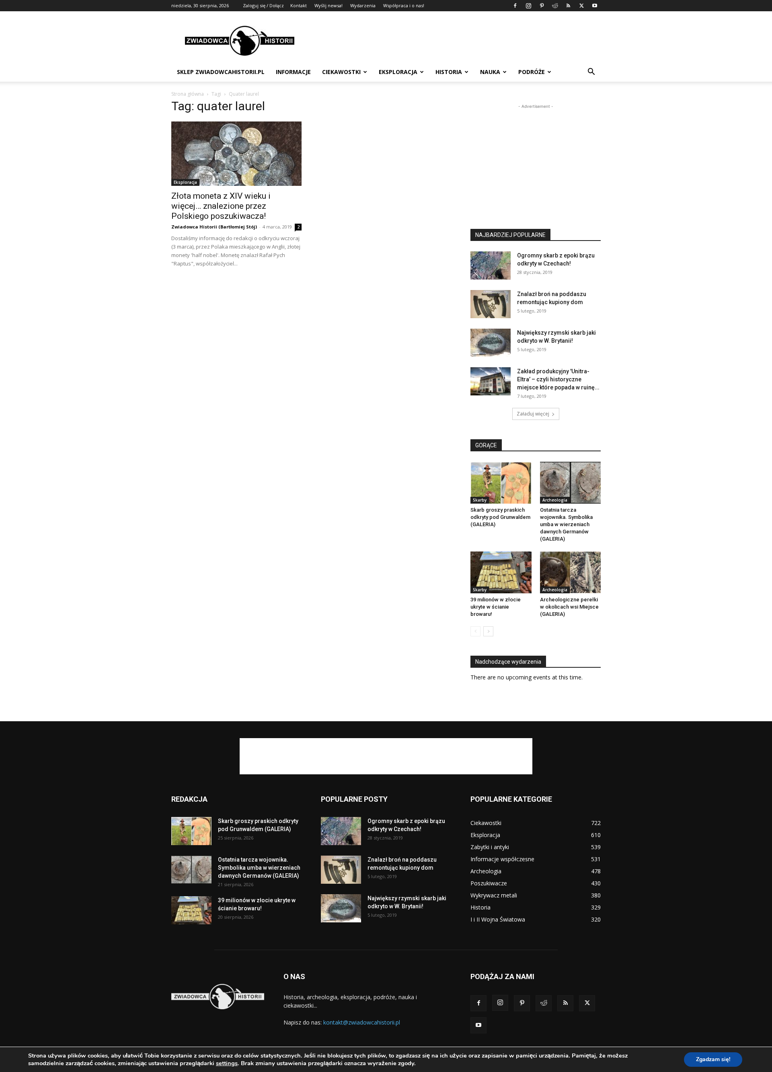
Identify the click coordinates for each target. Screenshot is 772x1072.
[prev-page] (475, 631)
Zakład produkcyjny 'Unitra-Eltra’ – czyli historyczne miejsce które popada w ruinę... (558, 379)
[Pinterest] (542, 5)
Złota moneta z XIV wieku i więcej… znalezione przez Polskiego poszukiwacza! (221, 206)
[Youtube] (595, 5)
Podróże (531, 72)
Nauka (490, 72)
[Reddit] (555, 5)
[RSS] (568, 5)
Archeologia (554, 500)
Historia (448, 72)
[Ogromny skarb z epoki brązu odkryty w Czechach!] (490, 265)
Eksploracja (398, 72)
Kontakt (298, 5)
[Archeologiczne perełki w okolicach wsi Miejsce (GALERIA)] (570, 572)
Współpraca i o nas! (403, 5)
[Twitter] (581, 5)
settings (227, 1063)
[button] (591, 72)
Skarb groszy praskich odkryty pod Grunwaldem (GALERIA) (500, 517)
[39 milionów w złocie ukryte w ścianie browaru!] (501, 572)
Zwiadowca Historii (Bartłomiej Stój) (214, 227)
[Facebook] (515, 5)
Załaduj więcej (533, 413)
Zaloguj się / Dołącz (263, 5)
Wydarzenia (363, 5)
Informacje (293, 72)
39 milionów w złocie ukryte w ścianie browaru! (495, 607)
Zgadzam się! (713, 1059)
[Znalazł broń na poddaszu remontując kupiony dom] (490, 304)
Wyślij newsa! (328, 5)
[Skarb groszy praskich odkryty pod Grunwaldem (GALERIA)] (501, 483)
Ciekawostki (341, 72)
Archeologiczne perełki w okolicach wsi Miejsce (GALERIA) (569, 607)
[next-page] (488, 631)
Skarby (480, 500)
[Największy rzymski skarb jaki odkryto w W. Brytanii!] (490, 343)
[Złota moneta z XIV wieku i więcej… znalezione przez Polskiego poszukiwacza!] (236, 153)
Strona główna (187, 94)
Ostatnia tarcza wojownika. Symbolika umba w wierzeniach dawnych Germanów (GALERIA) (566, 524)
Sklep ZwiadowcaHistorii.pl (221, 72)
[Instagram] (528, 5)
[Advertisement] (454, 41)
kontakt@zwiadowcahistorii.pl (361, 1022)
